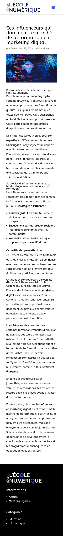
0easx (14, 48)
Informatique (42, 48)
